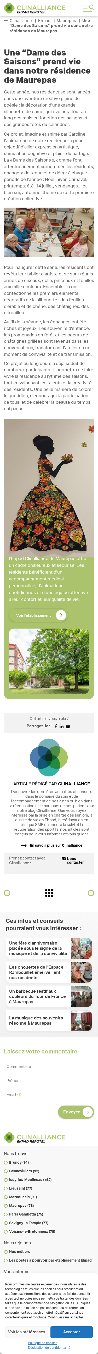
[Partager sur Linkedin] (62, 727)
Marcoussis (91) (23, 1197)
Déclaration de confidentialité (49, 1347)
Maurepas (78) (21, 1206)
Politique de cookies (42, 1343)
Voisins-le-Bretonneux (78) (32, 1232)
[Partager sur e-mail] (68, 727)
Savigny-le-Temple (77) (28, 1223)
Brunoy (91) (19, 1162)
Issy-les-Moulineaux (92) (30, 1180)
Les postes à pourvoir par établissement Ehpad (50, 1260)
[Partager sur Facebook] (56, 727)
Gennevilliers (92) (24, 1171)
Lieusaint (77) (20, 1188)
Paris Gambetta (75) (26, 1214)
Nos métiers (19, 1252)
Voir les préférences (26, 1332)
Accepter (71, 1332)
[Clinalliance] (34, 8)
